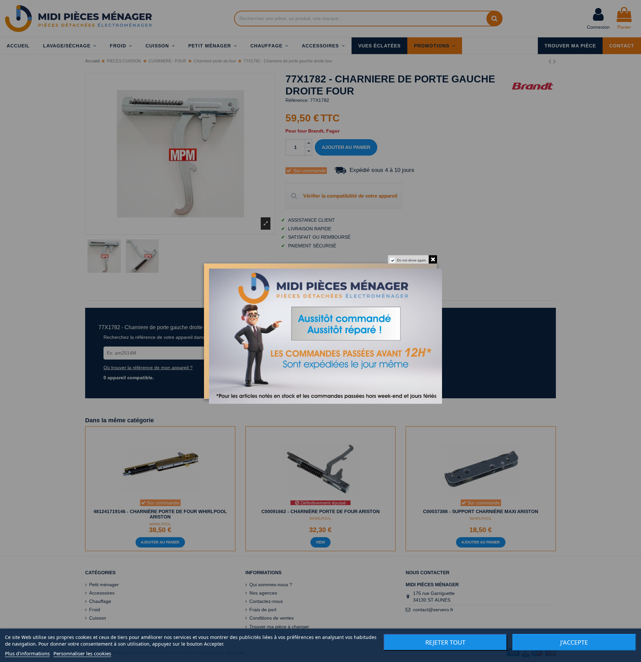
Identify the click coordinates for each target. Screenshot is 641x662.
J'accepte (574, 642)
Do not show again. (412, 260)
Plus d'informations (27, 653)
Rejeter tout (445, 642)
